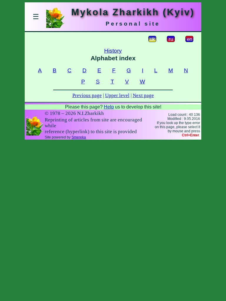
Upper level (117, 95)
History (113, 51)
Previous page (87, 95)
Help (109, 106)
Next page (143, 95)
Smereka (79, 137)
